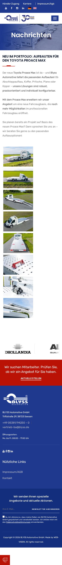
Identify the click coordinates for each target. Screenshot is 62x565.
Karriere (27, 3)
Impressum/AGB (12, 471)
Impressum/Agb (45, 3)
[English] (35, 8)
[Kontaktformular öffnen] (5, 560)
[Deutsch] (29, 8)
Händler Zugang (10, 3)
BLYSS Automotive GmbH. (33, 537)
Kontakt (7, 478)
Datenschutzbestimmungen (18, 522)
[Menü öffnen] (55, 18)
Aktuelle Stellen (31, 378)
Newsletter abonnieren (46, 509)
